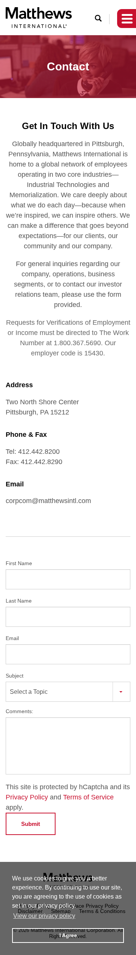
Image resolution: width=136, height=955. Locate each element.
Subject (14, 676)
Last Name (19, 601)
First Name (19, 563)
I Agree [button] (68, 935)
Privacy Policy (27, 797)
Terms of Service (88, 797)
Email (12, 638)
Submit (30, 824)
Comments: (19, 711)
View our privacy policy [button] (44, 916)
